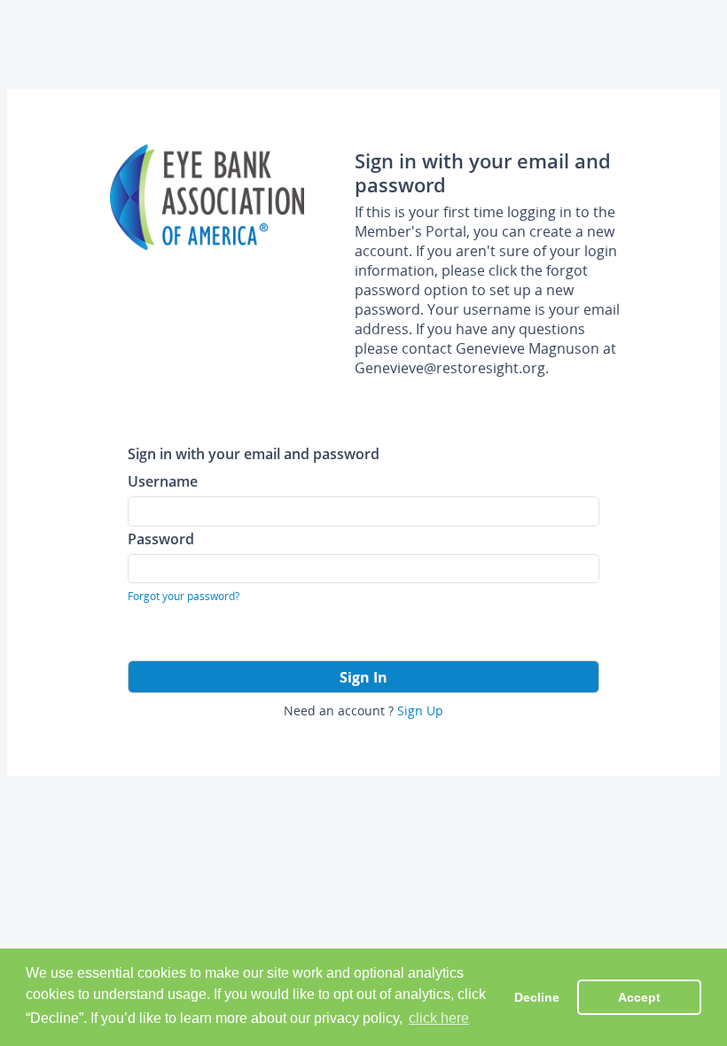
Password (161, 538)
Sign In (363, 677)
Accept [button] (639, 997)
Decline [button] (536, 997)
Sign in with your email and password (253, 453)
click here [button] (439, 1018)
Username (163, 481)
